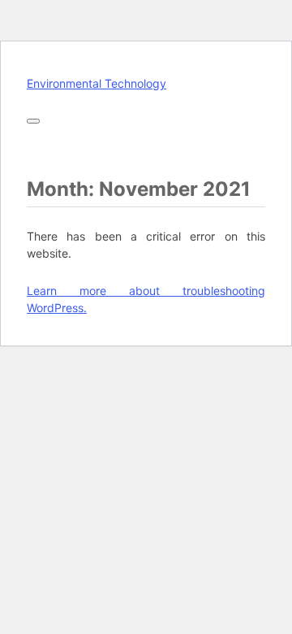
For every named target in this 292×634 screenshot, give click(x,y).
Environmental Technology (96, 83)
